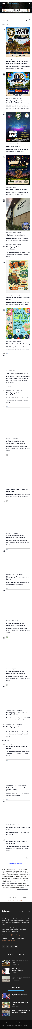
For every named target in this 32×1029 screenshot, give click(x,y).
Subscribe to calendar (15, 863)
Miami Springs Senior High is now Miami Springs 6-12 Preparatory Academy (21, 1012)
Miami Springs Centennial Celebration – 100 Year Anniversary (17, 102)
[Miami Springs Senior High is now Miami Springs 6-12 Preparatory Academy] (6, 1013)
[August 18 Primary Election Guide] (6, 1005)
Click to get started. (22, 889)
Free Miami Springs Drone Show (16, 190)
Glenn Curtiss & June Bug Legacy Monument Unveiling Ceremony (17, 62)
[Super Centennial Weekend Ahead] (6, 963)
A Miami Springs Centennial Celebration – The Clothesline (15, 442)
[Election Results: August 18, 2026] (6, 996)
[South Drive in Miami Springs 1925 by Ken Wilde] (6, 979)
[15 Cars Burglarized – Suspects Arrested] (6, 971)
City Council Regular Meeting (15, 235)
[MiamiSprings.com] (16, 5)
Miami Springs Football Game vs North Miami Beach (16, 714)
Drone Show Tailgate (13, 146)
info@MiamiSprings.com (16, 935)
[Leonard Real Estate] (16, 12)
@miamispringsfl (16, 900)
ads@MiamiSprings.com (9, 940)
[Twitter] (11, 946)
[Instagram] (7, 946)
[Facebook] (3, 946)
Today (16, 857)
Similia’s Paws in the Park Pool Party (18, 344)
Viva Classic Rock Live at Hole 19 (17, 373)
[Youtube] (16, 946)
